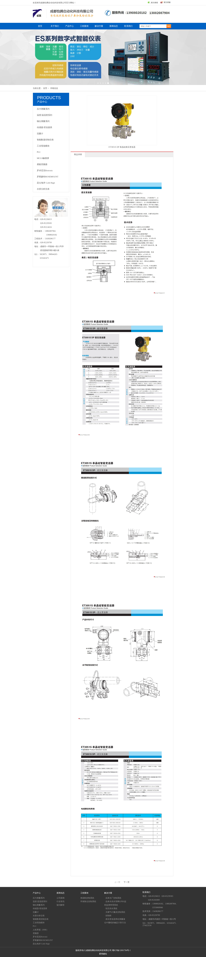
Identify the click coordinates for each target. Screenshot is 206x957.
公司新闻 (60, 898)
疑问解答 (60, 905)
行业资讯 (60, 901)
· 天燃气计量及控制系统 (114, 912)
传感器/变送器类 (40, 908)
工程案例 (84, 893)
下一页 (126, 882)
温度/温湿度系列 (40, 901)
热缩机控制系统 (87, 898)
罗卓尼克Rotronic (40, 937)
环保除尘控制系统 (88, 901)
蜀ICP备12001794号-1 (121, 950)
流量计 (36, 912)
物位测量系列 (39, 905)
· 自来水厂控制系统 (112, 898)
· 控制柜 (107, 916)
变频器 (36, 933)
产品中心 (37, 893)
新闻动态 (60, 893)
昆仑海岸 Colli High (41, 944)
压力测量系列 (39, 898)
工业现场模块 (39, 923)
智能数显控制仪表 (40, 919)
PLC (34, 926)
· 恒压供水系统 (110, 908)
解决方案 (108, 893)
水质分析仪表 (39, 916)
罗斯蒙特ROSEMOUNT (43, 940)
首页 (45, 88)
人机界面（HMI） (40, 930)
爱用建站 (103, 954)
